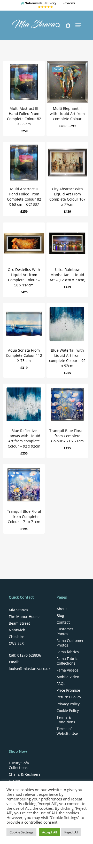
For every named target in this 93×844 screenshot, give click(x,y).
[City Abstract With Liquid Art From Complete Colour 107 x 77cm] (67, 162)
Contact (63, 622)
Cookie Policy (68, 710)
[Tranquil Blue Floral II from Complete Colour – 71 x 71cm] (24, 485)
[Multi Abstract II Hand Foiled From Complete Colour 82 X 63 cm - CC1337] (24, 162)
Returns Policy (69, 697)
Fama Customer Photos (70, 643)
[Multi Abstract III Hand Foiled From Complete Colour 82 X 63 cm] (24, 82)
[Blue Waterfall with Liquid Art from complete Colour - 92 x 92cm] (67, 323)
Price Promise (68, 690)
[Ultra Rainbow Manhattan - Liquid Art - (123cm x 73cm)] (67, 243)
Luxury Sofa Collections (19, 765)
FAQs (61, 683)
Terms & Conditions (66, 719)
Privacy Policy (68, 704)
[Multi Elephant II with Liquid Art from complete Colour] (67, 82)
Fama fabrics (68, 652)
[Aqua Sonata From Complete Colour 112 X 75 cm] (24, 323)
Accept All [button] (49, 832)
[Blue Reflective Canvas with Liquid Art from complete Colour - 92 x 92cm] (24, 404)
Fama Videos (67, 670)
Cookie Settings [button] (21, 832)
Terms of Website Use (67, 731)
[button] (78, 25)
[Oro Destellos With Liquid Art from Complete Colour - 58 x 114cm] (24, 243)
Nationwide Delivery (40, 3)
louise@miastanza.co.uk (29, 668)
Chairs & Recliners (25, 774)
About (62, 609)
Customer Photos (65, 631)
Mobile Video (68, 677)
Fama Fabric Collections (67, 661)
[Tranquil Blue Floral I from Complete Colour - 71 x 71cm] (67, 404)
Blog (60, 615)
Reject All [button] (71, 832)
